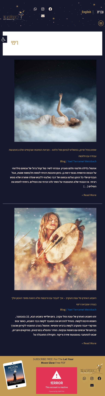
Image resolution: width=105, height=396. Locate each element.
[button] (3, 39)
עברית (100, 12)
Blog (63, 161)
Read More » (89, 195)
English (86, 12)
